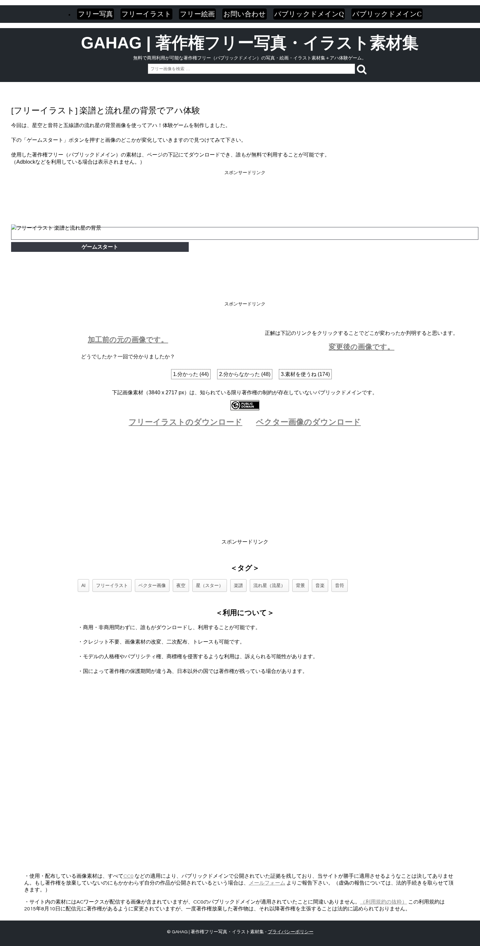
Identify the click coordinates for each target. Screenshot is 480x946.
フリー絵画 (197, 14)
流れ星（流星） (269, 585)
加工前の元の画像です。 (128, 339)
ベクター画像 (152, 585)
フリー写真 (95, 14)
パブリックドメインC (387, 14)
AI (83, 585)
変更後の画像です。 (361, 347)
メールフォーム (267, 883)
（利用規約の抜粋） (383, 902)
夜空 (180, 585)
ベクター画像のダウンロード (308, 421)
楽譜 (238, 585)
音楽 (320, 585)
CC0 (128, 876)
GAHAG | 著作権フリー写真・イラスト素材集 (250, 43)
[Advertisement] (245, 191)
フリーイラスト (146, 14)
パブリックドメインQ (309, 14)
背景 (300, 585)
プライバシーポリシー (290, 932)
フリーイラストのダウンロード (185, 421)
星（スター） (209, 585)
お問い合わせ (244, 14)
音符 (339, 585)
